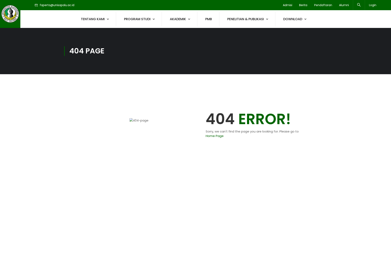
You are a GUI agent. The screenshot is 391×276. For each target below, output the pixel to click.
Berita (303, 5)
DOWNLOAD (292, 19)
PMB (208, 19)
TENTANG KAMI (93, 19)
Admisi (287, 5)
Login (372, 5)
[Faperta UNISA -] (10, 14)
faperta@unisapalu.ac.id (57, 5)
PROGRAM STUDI (137, 19)
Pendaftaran (323, 5)
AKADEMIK (178, 19)
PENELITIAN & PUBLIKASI (245, 19)
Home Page (215, 136)
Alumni (344, 5)
